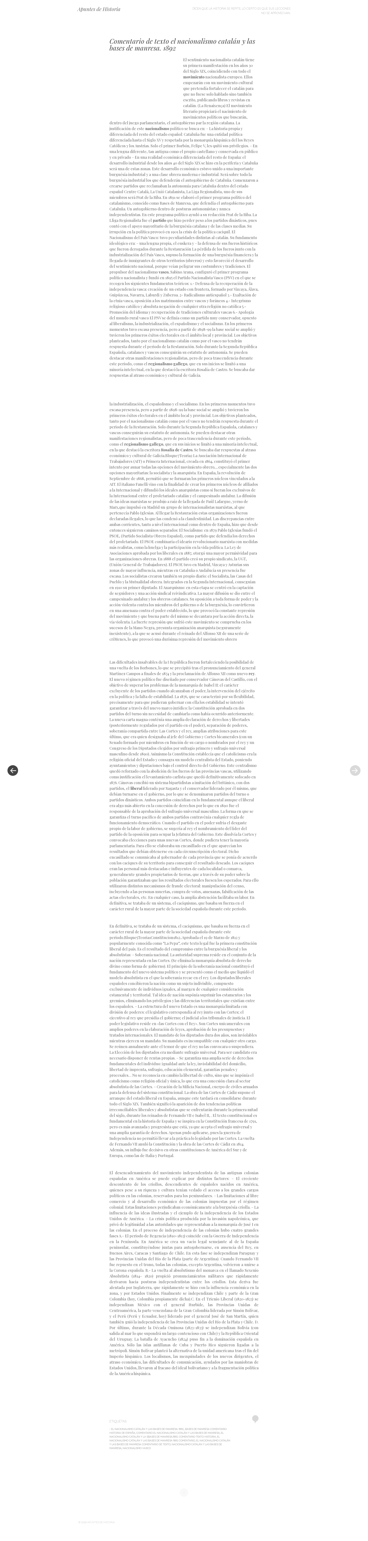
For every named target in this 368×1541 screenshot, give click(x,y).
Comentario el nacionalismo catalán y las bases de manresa (178, 1432)
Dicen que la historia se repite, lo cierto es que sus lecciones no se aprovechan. (241, 11)
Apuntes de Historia (99, 9)
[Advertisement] (146, 88)
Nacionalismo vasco (137, 1448)
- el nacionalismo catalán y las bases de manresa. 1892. (146, 1429)
